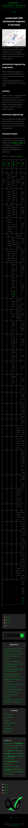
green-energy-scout (14, 4)
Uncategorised (8, 728)
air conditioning (8, 714)
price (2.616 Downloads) (14, 753)
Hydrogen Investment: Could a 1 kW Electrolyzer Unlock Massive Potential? (14, 656)
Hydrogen (23, 600)
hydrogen (19, 156)
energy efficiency (8, 717)
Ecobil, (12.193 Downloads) (13, 750)
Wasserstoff (7, 731)
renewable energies (9, 723)
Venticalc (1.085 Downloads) (11, 766)
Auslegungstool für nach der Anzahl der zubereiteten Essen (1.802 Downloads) (13, 745)
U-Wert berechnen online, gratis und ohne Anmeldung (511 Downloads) (13, 772)
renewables (7, 725)
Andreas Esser (16, 825)
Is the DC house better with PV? (12, 661)
